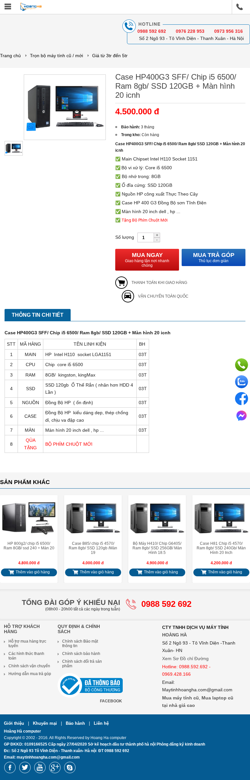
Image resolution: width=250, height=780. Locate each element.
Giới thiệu (14, 723)
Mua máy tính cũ (180, 697)
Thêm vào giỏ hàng (32, 572)
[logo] (31, 10)
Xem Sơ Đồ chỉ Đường (185, 658)
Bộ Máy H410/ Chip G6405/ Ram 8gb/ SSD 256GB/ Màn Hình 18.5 (157, 548)
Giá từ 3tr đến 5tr (110, 55)
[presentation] (9, 536)
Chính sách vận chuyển (29, 666)
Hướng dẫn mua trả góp (29, 673)
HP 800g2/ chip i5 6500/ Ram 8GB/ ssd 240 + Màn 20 (29, 545)
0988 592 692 (166, 604)
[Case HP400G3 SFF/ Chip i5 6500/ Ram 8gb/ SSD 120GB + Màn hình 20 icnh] (65, 138)
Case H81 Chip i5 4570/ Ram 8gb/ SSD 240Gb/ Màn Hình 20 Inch (221, 548)
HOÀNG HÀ (174, 634)
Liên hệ (101, 723)
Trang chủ (10, 55)
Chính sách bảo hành (81, 653)
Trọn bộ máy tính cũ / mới (56, 55)
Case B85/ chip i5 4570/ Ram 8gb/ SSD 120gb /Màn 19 (93, 548)
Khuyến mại (45, 723)
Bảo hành (76, 723)
